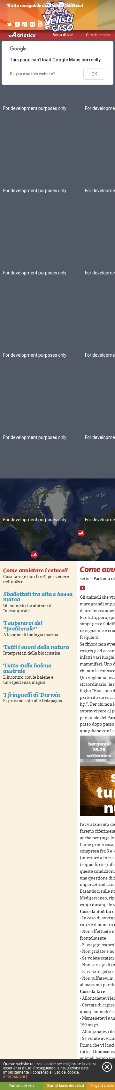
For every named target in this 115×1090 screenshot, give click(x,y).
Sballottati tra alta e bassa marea (38, 597)
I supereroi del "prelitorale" (22, 626)
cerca (52, 15)
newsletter (56, 11)
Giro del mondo (98, 35)
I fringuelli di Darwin (31, 694)
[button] (81, 534)
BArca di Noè (63, 35)
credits (53, 20)
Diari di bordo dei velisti (65, 1086)
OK (94, 73)
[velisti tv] (61, 7)
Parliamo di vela (21, 1086)
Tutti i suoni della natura (36, 647)
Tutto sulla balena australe (27, 668)
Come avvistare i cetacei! (35, 570)
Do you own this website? (32, 74)
